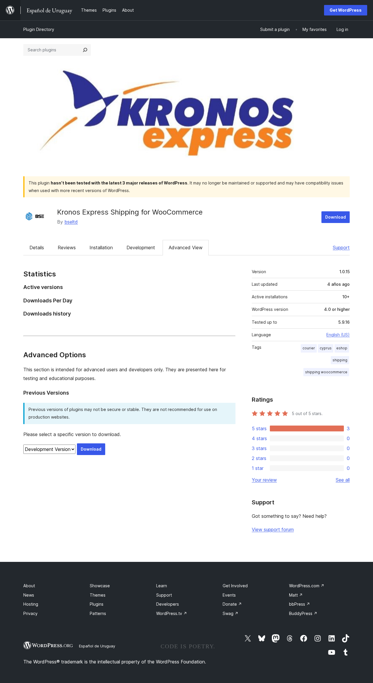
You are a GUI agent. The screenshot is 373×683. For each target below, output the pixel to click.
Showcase (100, 585)
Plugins (96, 604)
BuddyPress (303, 613)
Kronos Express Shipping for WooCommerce (130, 212)
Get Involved (235, 585)
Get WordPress (346, 10)
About (29, 585)
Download (335, 217)
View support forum (273, 529)
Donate (232, 604)
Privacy (30, 613)
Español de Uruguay (97, 646)
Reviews (67, 247)
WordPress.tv (171, 613)
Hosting (30, 604)
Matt (296, 595)
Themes (97, 595)
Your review (264, 480)
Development (140, 247)
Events (229, 595)
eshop (341, 348)
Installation (101, 247)
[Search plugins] (85, 50)
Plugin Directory (38, 29)
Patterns (98, 613)
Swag (230, 613)
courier (308, 348)
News (28, 595)
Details (36, 247)
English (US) (338, 334)
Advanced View (186, 247)
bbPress (299, 604)
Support (341, 247)
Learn (161, 585)
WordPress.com (306, 585)
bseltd (71, 222)
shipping (339, 360)
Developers (167, 604)
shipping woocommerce (326, 372)
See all (343, 480)
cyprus (326, 348)
